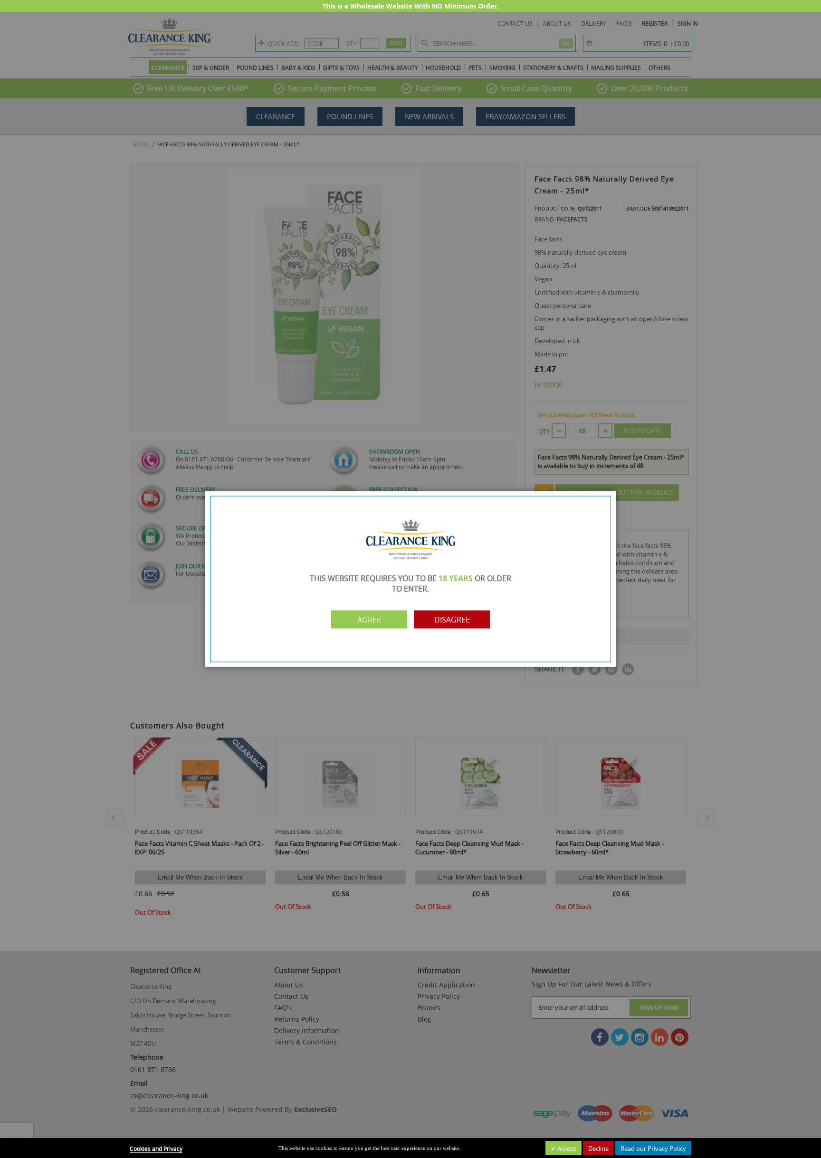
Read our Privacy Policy (653, 1148)
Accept (566, 1148)
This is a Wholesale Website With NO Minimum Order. (410, 5)
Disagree (452, 619)
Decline (598, 1148)
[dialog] (410, 579)
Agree (369, 619)
